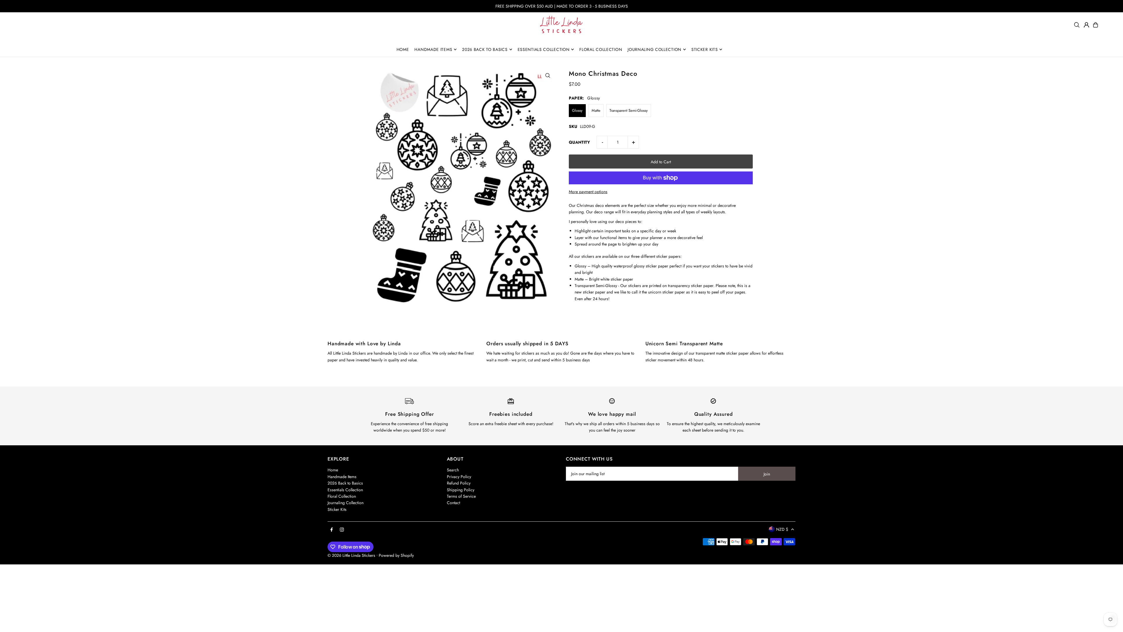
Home (333, 470)
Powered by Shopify (396, 555)
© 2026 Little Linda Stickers (351, 555)
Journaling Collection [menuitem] (654, 49)
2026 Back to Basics (345, 483)
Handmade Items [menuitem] (433, 49)
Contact (453, 503)
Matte (596, 110)
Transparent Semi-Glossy (628, 110)
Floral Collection (342, 496)
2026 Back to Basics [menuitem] (484, 49)
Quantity (579, 142)
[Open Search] (1076, 25)
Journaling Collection (346, 503)
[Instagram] (342, 530)
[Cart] (1095, 25)
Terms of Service (461, 496)
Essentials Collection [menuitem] (544, 49)
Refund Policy (459, 483)
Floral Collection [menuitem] (600, 49)
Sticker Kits (337, 509)
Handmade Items (342, 477)
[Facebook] (331, 530)
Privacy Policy (459, 477)
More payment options (588, 192)
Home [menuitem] (403, 49)
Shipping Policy (460, 490)
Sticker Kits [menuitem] (704, 49)
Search (453, 470)
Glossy (577, 110)
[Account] (1086, 25)
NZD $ (782, 529)
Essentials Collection (345, 490)
